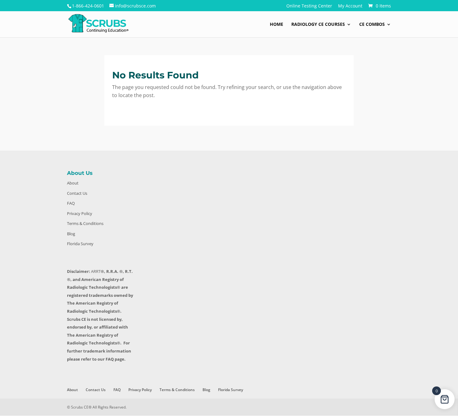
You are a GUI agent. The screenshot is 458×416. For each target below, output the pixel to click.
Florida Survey (80, 243)
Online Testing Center (309, 6)
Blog (71, 233)
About (73, 183)
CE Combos (372, 24)
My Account (350, 6)
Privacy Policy (79, 213)
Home (276, 24)
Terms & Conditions (85, 223)
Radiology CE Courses (318, 24)
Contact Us (77, 193)
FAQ (71, 203)
